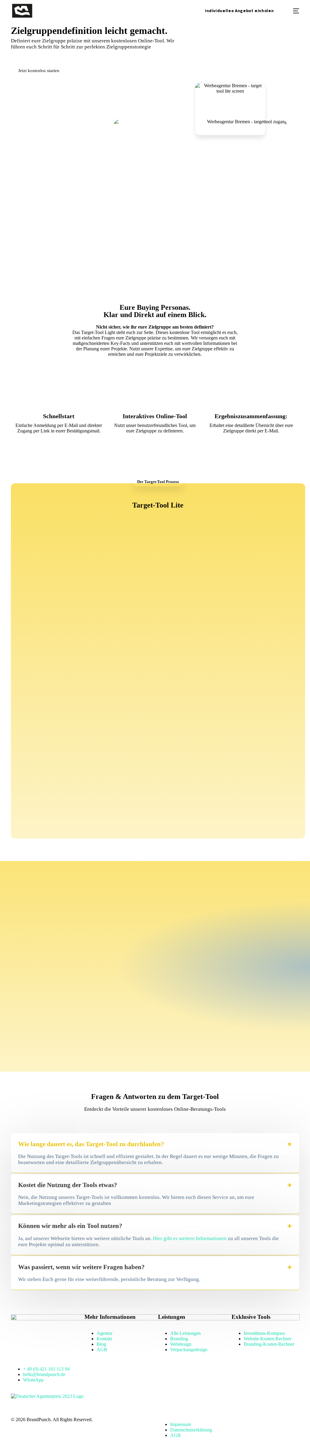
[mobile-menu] (291, 10)
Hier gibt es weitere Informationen (190, 1238)
